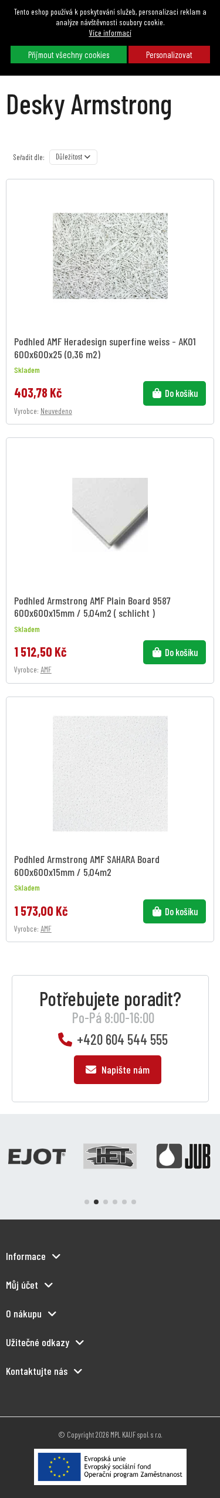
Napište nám (124, 1069)
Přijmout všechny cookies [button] (68, 54)
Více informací (110, 33)
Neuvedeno (56, 411)
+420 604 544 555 (122, 1039)
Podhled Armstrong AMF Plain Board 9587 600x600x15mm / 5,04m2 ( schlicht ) (92, 606)
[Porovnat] (202, 218)
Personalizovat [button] (169, 54)
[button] (86, 1202)
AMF (46, 669)
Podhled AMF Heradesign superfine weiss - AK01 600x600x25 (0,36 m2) (105, 347)
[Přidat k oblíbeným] (202, 198)
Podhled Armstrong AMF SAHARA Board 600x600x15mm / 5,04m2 (87, 865)
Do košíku (181, 393)
